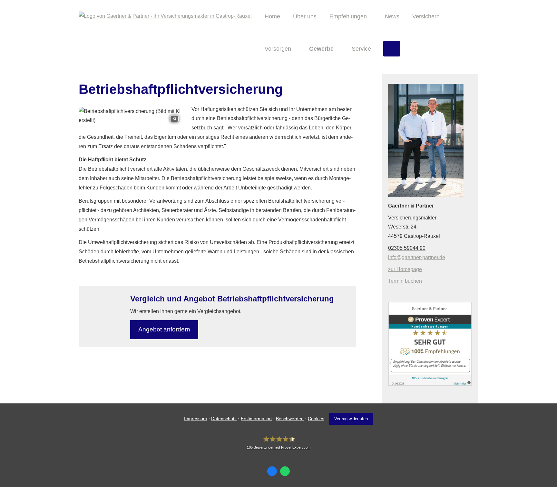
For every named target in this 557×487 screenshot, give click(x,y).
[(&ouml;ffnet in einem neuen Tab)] (430, 384)
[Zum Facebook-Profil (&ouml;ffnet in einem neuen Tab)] (272, 471)
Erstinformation (256, 418)
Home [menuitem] (272, 16)
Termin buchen (405, 281)
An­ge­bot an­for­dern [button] (164, 329)
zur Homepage (405, 269)
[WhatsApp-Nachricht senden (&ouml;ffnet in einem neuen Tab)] (285, 471)
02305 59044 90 (406, 248)
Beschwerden (290, 418)
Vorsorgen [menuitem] (278, 49)
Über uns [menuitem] (305, 16)
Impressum (195, 418)
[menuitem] (391, 48)
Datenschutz (224, 418)
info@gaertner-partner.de (416, 257)
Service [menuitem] (361, 49)
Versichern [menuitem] (426, 16)
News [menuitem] (392, 16)
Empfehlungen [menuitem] (348, 16)
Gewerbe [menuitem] (321, 49)
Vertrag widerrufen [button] (351, 418)
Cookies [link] (316, 418)
